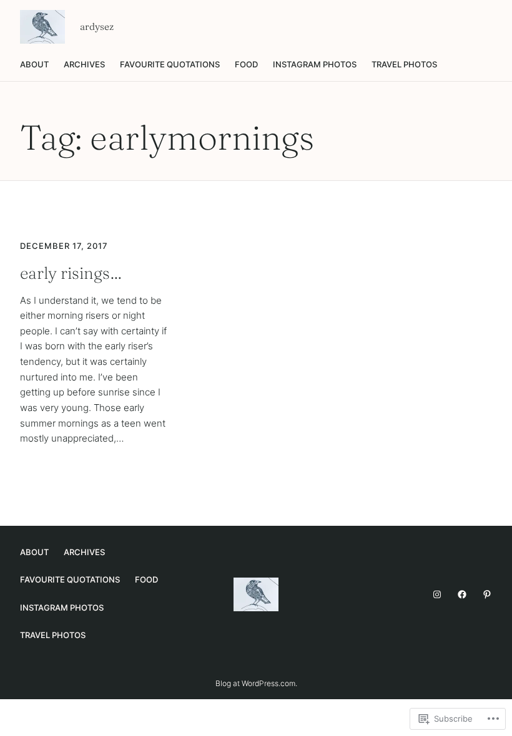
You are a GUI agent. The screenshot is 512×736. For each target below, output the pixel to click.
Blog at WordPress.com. (256, 683)
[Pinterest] (487, 594)
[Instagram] (437, 594)
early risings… (71, 273)
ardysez (97, 26)
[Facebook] (462, 594)
